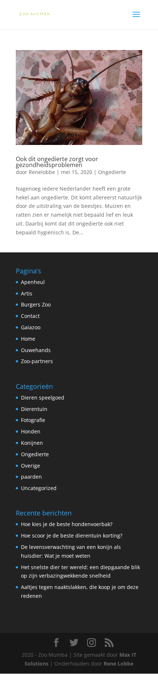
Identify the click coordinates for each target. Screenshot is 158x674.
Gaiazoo (30, 327)
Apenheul (33, 282)
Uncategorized (39, 488)
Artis (26, 293)
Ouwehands (36, 350)
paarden (31, 476)
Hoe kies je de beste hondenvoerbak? (66, 524)
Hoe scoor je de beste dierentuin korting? (71, 535)
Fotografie (33, 419)
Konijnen (32, 442)
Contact (30, 315)
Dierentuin (34, 408)
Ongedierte (112, 171)
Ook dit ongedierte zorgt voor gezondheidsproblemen (57, 162)
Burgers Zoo (36, 304)
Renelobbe (42, 171)
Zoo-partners (37, 361)
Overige (30, 465)
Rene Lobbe (118, 663)
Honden (30, 431)
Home (28, 338)
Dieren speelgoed (42, 397)
